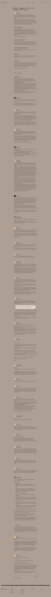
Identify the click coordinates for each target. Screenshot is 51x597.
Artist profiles (22, 589)
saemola (17, 468)
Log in (45, 2)
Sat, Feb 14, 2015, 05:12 (18, 161)
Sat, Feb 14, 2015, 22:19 (18, 228)
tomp (17, 434)
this (23, 381)
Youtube (32, 589)
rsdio (17, 227)
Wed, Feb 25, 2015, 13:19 (18, 447)
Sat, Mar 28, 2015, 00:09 (18, 525)
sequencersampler (19, 365)
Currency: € (41, 2)
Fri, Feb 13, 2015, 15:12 (18, 98)
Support (22, 592)
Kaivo (12, 590)
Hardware (22, 8)
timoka (17, 76)
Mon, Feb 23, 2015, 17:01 (18, 416)
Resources (33, 2)
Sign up (49, 2)
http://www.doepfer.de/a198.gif (18, 82)
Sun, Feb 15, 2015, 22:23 (18, 243)
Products (29, 2)
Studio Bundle (13, 592)
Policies (22, 593)
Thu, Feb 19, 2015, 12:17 (18, 299)
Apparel (12, 593)
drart (17, 195)
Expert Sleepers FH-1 (31, 472)
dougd (17, 242)
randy (17, 298)
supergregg (18, 160)
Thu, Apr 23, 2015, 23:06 (18, 537)
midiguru (17, 97)
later (17, 277)
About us (38, 2)
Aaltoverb (12, 589)
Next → (21, 578)
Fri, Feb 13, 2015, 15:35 (18, 110)
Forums (15, 8)
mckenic (17, 129)
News (22, 590)
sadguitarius (18, 446)
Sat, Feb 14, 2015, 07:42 (18, 196)
